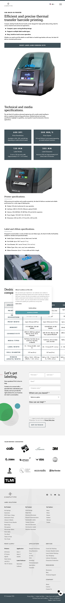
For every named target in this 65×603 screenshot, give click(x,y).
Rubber (48, 517)
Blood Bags (7, 524)
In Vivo (31, 555)
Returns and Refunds (55, 598)
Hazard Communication (32, 517)
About (47, 584)
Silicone (48, 520)
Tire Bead (7, 534)
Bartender (19, 564)
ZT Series (7, 554)
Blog (47, 572)
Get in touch (37, 425)
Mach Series (7, 559)
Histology (31, 560)
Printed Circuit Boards (10, 522)
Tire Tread (7, 539)
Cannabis (31, 567)
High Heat (28, 513)
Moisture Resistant (30, 529)
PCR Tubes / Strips (9, 515)
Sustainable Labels (30, 520)
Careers (48, 587)
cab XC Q (6, 561)
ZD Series (7, 552)
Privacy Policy (30, 596)
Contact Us (49, 589)
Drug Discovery (33, 551)
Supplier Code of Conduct (54, 600)
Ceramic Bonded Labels (52, 551)
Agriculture (32, 565)
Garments (7, 513)
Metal (47, 513)
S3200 (18, 556)
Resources (49, 570)
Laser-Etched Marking (52, 553)
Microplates (7, 527)
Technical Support (51, 575)
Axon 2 (19, 554)
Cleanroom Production (52, 560)
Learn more (18, 303)
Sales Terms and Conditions (53, 596)
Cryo (30, 553)
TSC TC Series (8, 563)
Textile (48, 522)
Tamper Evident (29, 522)
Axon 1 (18, 552)
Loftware (19, 566)
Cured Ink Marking (51, 548)
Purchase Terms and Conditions (40, 598)
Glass (47, 510)
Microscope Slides (9, 529)
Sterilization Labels (30, 527)
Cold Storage (28, 510)
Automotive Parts (9, 517)
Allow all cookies (32, 312)
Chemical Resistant (30, 515)
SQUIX (6, 556)
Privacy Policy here (49, 420)
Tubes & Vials (8, 536)
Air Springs (7, 510)
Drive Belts (7, 532)
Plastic (48, 515)
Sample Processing (34, 548)
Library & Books (8, 520)
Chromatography (33, 563)
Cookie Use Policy (40, 596)
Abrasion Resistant (30, 524)
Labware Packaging (51, 558)
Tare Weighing (50, 555)
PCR (30, 558)
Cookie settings (32, 308)
